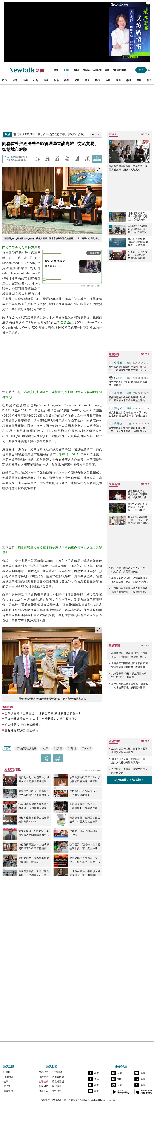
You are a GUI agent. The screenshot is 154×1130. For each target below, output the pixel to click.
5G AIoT (77, 454)
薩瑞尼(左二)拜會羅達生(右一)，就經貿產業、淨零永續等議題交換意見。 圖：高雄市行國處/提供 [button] (52, 238)
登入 (141, 69)
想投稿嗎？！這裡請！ (129, 780)
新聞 (66, 70)
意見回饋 (43, 1086)
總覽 (56, 70)
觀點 (76, 70)
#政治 (7, 748)
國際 (15, 80)
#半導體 (71, 748)
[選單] (4, 70)
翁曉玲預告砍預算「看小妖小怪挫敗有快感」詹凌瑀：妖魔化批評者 (84, 779)
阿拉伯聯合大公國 (15, 247)
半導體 (63, 454)
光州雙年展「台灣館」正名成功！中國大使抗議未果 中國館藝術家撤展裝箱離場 (84, 820)
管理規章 (57, 1086)
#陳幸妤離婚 (119, 70)
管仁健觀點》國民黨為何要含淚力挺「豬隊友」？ (33, 860)
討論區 (86, 70)
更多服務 (51, 1066)
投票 (5, 1081)
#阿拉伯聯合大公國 (26, 748)
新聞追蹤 (8, 1091)
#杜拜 (45, 748)
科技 (97, 80)
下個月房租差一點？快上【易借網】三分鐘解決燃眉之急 (84, 806)
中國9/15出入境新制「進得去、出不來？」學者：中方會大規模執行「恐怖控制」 (84, 860)
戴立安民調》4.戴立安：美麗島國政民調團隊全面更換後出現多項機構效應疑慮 (33, 833)
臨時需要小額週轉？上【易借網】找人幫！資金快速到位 (84, 846)
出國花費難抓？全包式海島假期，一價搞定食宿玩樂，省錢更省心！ (33, 873)
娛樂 (66, 80)
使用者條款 (58, 1077)
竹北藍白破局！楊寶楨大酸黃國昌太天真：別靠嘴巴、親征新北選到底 (84, 873)
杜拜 (31, 247)
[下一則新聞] (99, 134)
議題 (107, 70)
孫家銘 (14, 157)
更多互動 (8, 1066)
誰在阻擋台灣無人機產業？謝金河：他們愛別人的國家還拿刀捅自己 (33, 806)
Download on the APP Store (144, 1092)
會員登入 (43, 1091)
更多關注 (121, 1066)
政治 (4, 80)
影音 (149, 80)
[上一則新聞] (93, 134)
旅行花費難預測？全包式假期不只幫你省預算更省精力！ (33, 846)
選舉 (139, 80)
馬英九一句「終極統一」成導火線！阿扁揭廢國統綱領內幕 (33, 779)
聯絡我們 (43, 1077)
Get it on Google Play (121, 1092)
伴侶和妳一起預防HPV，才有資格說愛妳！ (83, 793)
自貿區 (65, 322)
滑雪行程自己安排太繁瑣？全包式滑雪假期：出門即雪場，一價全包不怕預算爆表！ (33, 793)
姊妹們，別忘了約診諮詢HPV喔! (83, 833)
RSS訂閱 (57, 1072)
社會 (35, 80)
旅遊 (108, 80)
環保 (118, 80)
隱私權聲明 (58, 1081)
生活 (56, 80)
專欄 (128, 80)
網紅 (77, 80)
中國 (46, 80)
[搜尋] (149, 70)
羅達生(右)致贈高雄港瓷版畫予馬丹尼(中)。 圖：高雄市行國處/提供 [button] (52, 698)
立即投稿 (43, 1081)
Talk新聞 (97, 70)
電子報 (7, 1086)
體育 (87, 80)
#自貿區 (57, 748)
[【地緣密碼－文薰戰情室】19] (129, 32)
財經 (25, 80)
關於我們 (43, 1072)
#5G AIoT (86, 748)
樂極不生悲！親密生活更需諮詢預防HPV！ (33, 819)
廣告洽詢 (57, 1091)
